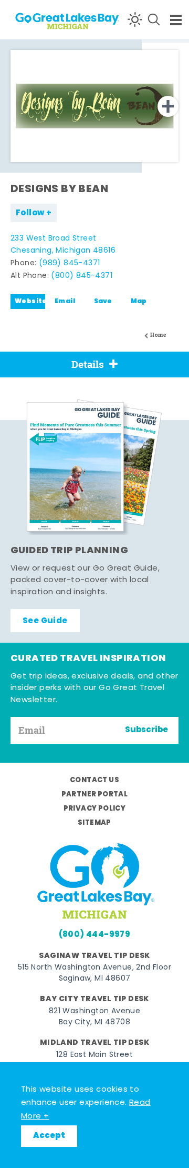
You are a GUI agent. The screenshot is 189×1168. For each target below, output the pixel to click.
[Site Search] (154, 19)
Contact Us (94, 780)
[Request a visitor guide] (94, 467)
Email (65, 301)
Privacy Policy (95, 809)
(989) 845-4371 (69, 263)
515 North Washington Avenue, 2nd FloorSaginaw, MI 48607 (94, 973)
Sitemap (94, 823)
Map (139, 301)
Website (30, 301)
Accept (49, 1136)
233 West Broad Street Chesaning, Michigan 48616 (63, 245)
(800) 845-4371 (81, 276)
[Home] (47, 19)
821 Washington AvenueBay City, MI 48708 (94, 1017)
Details (87, 364)
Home (158, 335)
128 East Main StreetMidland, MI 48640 (94, 1060)
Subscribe (146, 730)
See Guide (45, 621)
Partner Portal (94, 794)
